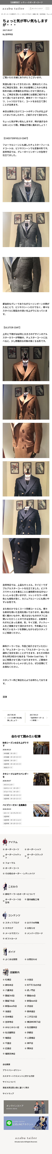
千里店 (8, 1043)
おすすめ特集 (33, 922)
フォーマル (10, 862)
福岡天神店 (10, 1053)
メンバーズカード (35, 933)
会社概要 (6, 1064)
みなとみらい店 (12, 1027)
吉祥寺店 (9, 1021)
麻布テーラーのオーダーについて (20, 894)
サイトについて (9, 1081)
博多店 (30, 1048)
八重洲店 (9, 990)
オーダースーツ (12, 849)
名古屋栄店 (32, 1027)
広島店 (8, 1048)
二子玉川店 (32, 1016)
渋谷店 (30, 1006)
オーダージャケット (13, 856)
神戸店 (30, 1043)
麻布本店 (9, 984)
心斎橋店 (31, 1037)
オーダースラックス (35, 856)
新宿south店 (11, 1006)
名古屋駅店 (10, 1032)
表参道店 (31, 1011)
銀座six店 (31, 995)
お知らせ (31, 928)
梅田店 (8, 1037)
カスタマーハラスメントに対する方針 (18, 1076)
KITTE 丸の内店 (34, 984)
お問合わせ (32, 959)
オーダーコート (12, 868)
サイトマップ (8, 1093)
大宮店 (30, 979)
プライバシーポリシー (12, 1070)
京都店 (30, 1032)
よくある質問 (11, 959)
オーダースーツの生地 (13, 901)
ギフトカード (11, 938)
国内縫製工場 (33, 899)
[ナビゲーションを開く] (47, 9)
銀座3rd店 (10, 995)
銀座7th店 (10, 1000)
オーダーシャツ (34, 849)
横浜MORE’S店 (34, 1021)
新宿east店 (32, 1000)
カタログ (9, 928)
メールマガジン (12, 933)
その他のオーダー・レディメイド (20, 873)
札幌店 (8, 979)
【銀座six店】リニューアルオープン (26, 2)
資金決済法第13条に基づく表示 (16, 1087)
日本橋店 (9, 1016)
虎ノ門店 (31, 990)
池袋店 (8, 1011)
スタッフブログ (12, 922)
